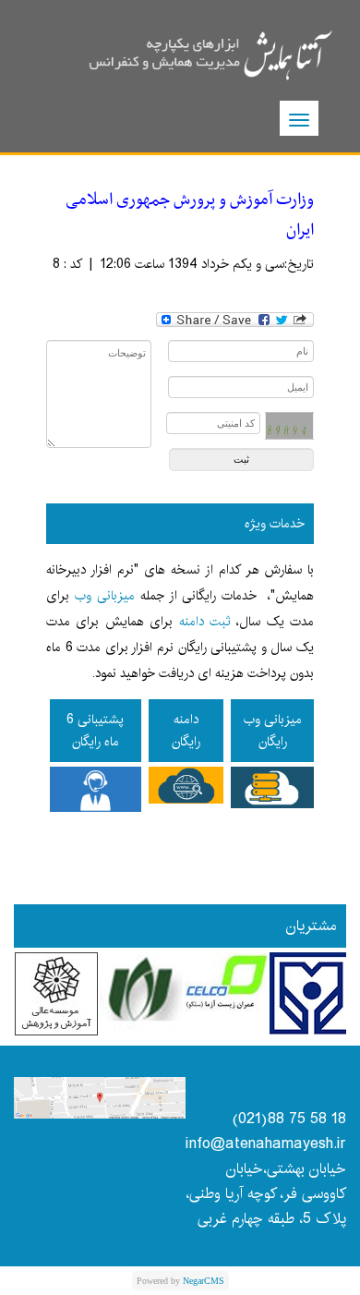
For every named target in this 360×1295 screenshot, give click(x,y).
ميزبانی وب (105, 596)
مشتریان (311, 926)
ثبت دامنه (205, 622)
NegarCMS (203, 1281)
